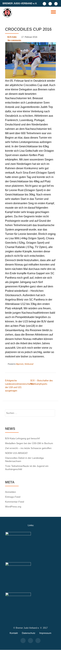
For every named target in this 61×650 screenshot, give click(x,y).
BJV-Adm (12, 37)
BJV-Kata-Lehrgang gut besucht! (22, 438)
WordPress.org (13, 506)
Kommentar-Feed (14, 501)
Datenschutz (28, 633)
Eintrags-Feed (12, 496)
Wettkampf (29, 364)
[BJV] (8, 13)
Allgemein (20, 364)
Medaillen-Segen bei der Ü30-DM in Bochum (29, 443)
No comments (14, 40)
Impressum (45, 633)
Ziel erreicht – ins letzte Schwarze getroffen (28, 448)
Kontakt (14, 633)
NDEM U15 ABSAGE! (16, 453)
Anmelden (10, 492)
